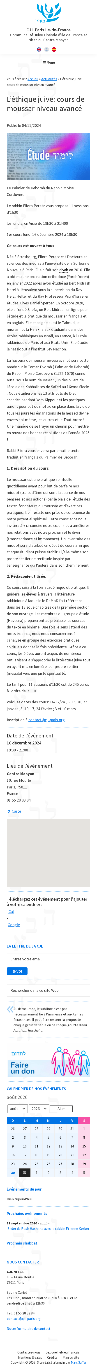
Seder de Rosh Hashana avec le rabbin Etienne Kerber (48, 1228)
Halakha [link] (37, 329)
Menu (51, 62)
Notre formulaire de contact (29, 1328)
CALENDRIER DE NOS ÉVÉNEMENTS (36, 1088)
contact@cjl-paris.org (46, 719)
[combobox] (48, 991)
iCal (11, 911)
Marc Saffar (78, 1362)
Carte (14, 811)
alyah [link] (63, 269)
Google (14, 924)
